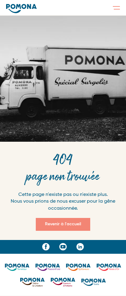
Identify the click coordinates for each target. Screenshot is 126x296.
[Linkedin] (80, 246)
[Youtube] (63, 246)
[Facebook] (46, 246)
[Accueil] (21, 8)
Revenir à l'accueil (63, 224)
